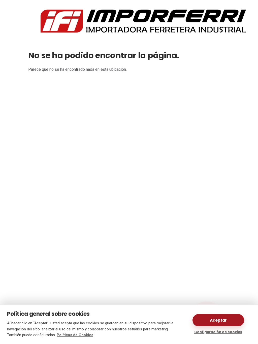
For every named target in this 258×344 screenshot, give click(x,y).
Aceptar (218, 320)
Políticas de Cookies (75, 335)
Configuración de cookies (218, 332)
